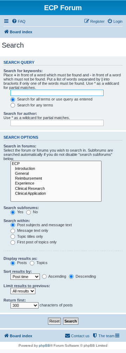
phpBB (44, 345)
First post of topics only (36, 242)
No (35, 212)
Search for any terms (34, 105)
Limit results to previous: (27, 286)
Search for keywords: (23, 71)
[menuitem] (19, 21)
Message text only (32, 230)
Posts (21, 263)
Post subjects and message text (44, 225)
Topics (41, 263)
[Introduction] (56, 168)
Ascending (57, 276)
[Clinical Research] (56, 188)
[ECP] (56, 163)
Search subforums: (21, 208)
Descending (85, 276)
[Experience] (56, 183)
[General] (56, 173)
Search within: (17, 221)
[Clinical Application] (56, 193)
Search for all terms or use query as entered (54, 99)
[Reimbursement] (56, 178)
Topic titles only (29, 236)
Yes (19, 212)
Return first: (15, 300)
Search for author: (20, 113)
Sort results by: (18, 271)
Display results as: (20, 258)
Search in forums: (20, 146)
